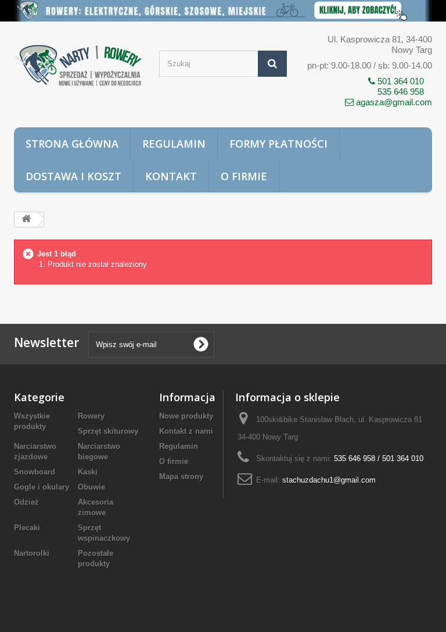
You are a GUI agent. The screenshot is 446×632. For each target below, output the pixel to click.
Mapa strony (181, 476)
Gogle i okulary (41, 487)
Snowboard (34, 471)
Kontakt (171, 176)
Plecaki (27, 527)
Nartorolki (31, 553)
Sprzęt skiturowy (108, 431)
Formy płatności (278, 144)
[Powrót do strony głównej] (26, 219)
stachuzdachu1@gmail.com (329, 480)
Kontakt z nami (186, 431)
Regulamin (174, 144)
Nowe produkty (186, 416)
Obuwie (91, 487)
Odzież (26, 502)
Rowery (91, 416)
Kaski (88, 471)
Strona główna (72, 144)
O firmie (244, 176)
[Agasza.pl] (78, 66)
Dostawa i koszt (73, 176)
